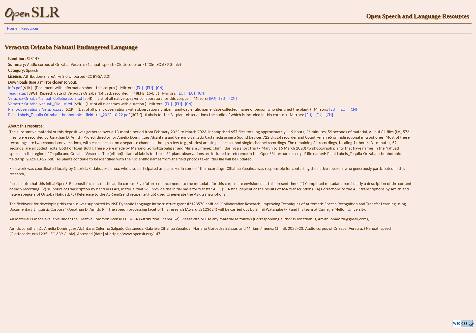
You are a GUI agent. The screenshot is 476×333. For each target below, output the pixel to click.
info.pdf (15, 88)
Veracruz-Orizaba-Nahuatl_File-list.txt (40, 104)
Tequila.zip (17, 93)
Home (12, 28)
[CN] (160, 88)
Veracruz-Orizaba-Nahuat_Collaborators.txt (45, 99)
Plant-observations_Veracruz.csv (36, 109)
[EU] (140, 88)
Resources (30, 28)
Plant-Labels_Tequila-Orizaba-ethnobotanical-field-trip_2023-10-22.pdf (69, 115)
